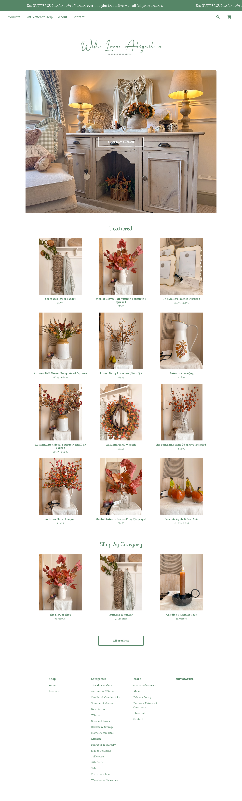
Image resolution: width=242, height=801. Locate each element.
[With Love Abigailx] (121, 46)
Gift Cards (97, 762)
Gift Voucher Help (39, 17)
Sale (93, 768)
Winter (95, 715)
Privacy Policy (142, 697)
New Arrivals (99, 709)
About (62, 17)
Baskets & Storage (102, 726)
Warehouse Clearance (104, 780)
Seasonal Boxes (100, 721)
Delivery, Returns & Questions (145, 705)
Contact (79, 17)
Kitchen (96, 738)
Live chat (139, 713)
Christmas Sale (100, 774)
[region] (121, 5)
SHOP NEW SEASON (121, 141)
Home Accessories (102, 732)
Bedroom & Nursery (103, 744)
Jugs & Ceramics (101, 750)
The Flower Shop (101, 685)
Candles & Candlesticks (105, 697)
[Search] (218, 17)
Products (13, 17)
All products (121, 640)
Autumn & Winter (102, 691)
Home (52, 685)
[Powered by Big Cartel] (184, 679)
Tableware (97, 756)
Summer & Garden (102, 703)
